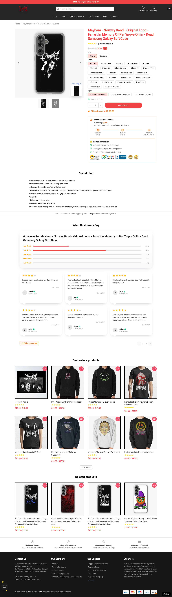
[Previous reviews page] (139, 343)
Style (90, 91)
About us (55, 564)
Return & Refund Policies (97, 570)
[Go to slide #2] (55, 103)
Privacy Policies (57, 570)
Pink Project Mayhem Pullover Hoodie (66, 402)
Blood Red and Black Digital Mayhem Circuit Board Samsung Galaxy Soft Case (66, 521)
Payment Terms (93, 567)
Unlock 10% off (5, 586)
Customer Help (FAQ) (95, 577)
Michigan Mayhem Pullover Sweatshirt (104, 452)
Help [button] (167, 594)
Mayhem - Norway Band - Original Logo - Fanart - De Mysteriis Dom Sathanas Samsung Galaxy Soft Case (31, 521)
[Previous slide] (18, 63)
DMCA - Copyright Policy (60, 574)
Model (90, 60)
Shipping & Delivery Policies (98, 564)
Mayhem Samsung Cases (48, 24)
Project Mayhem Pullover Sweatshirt (139, 452)
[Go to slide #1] (43, 103)
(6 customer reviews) (105, 44)
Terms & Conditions (59, 567)
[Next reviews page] (150, 343)
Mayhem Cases (28, 24)
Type (89, 52)
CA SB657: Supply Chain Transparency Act (67, 577)
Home (17, 24)
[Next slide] (80, 63)
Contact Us (92, 574)
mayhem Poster (21, 402)
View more (86, 467)
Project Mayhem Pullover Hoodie (101, 402)
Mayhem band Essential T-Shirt (28, 452)
